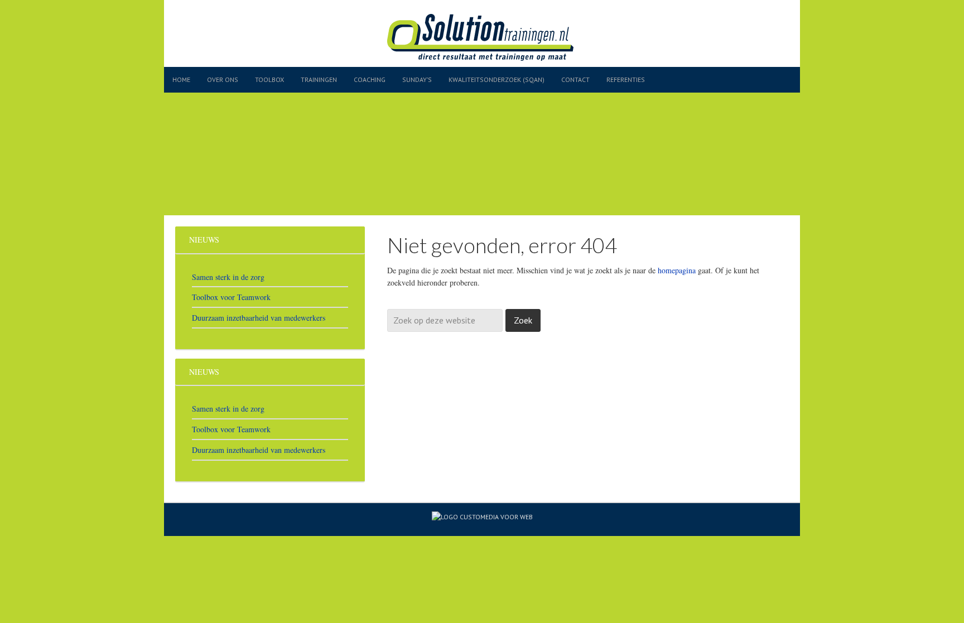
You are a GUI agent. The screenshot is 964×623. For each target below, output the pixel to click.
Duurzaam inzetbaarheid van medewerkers (258, 317)
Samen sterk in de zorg (228, 277)
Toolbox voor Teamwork (231, 297)
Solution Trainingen (498, 40)
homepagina (677, 270)
